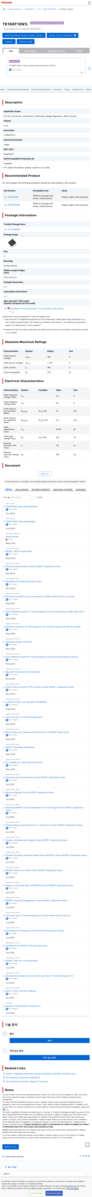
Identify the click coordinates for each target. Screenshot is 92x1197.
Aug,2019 (10, 709)
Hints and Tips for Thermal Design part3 (24, 717)
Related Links (78, 89)
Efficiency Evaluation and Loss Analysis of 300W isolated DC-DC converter (40, 596)
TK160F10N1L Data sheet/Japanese (21, 506)
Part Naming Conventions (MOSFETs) (23, 1077)
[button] (89, 2)
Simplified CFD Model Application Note (23, 581)
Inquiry (67, 89)
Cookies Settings (35, 1193)
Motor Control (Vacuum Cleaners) (21, 991)
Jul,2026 (10, 1013)
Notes (88, 89)
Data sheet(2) (22, 489)
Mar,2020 (10, 649)
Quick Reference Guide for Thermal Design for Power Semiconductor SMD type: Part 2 (45, 611)
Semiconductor (15, 9)
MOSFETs (30, 9)
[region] (46, 1187)
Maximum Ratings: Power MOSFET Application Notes (30, 792)
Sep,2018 (10, 739)
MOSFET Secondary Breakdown (20, 747)
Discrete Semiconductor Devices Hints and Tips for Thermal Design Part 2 (39, 976)
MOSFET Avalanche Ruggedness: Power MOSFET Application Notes (36, 900)
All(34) (8, 489)
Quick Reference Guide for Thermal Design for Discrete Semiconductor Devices (42, 657)
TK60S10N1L (13, 197)
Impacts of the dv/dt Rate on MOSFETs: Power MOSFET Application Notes (39, 885)
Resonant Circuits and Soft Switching (23, 672)
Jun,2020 (10, 513)
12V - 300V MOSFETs (47, 9)
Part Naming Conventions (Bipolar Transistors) (27, 1081)
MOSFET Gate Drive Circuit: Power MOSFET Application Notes (34, 870)
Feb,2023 (10, 573)
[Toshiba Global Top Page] (7, 2)
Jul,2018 (10, 784)
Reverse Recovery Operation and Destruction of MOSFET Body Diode (37, 732)
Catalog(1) (81, 489)
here (7, 1110)
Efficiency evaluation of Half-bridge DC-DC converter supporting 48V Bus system (43, 627)
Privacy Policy (72, 1188)
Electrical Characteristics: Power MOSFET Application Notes (33, 566)
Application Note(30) (62, 489)
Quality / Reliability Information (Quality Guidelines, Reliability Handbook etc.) (41, 1073)
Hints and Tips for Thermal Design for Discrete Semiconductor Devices (38, 915)
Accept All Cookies (54, 1193)
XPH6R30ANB (13, 205)
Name (5, 497)
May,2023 (11, 558)
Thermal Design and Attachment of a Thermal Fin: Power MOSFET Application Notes (44, 825)
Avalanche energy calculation (19, 642)
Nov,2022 (11, 588)
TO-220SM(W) (13, 229)
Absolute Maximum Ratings (18, 89)
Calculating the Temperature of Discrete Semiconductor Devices (35, 930)
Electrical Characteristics (41, 89)
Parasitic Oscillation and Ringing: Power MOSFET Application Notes (36, 840)
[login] (87, 1144)
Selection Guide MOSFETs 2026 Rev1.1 (23, 1006)
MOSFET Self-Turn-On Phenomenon (22, 961)
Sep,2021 (10, 603)
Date (38, 497)
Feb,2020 (10, 664)
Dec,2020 (11, 618)
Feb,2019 (10, 724)
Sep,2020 (10, 633)
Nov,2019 (10, 679)
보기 (6, 287)
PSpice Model (12, 536)
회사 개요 (12, 1167)
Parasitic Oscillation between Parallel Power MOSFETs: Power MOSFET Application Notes (46, 855)
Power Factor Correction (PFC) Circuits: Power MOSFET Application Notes (40, 687)
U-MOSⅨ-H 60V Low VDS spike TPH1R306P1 (26, 702)
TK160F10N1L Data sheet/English (20, 521)
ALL (11, 51)
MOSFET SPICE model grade (19, 551)
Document (58, 89)
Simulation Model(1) (41, 489)
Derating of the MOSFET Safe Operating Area (26, 946)
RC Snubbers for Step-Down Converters (24, 762)
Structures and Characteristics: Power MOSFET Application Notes (35, 777)
